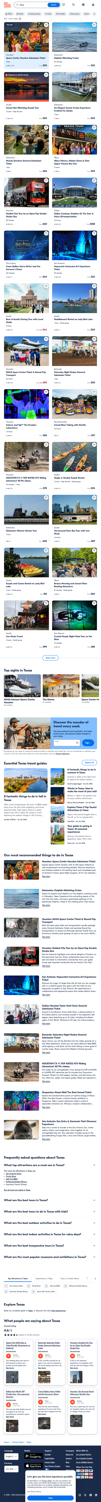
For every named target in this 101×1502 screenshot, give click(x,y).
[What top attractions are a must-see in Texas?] (94, 1165)
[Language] (83, 5)
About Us (69, 1455)
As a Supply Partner (83, 1455)
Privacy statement (62, 754)
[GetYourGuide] (7, 4)
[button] (26, 45)
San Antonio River (13, 1174)
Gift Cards (70, 1470)
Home (6, 1442)
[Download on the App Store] (33, 1466)
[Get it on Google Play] (33, 1456)
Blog (67, 1462)
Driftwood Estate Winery (16, 1182)
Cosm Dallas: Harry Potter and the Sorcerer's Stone (49, 1392)
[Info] (20, 19)
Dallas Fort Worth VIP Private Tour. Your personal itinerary (17, 1394)
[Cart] (73, 5)
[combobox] (31, 5)
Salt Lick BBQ (11, 1179)
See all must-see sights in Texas (17, 1190)
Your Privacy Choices (52, 1466)
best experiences (58, 1311)
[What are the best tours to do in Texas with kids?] (94, 1211)
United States (18, 1442)
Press (68, 1466)
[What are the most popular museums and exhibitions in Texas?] (94, 1257)
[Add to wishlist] (46, 25)
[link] (26, 45)
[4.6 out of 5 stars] (11, 1334)
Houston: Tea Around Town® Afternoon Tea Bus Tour (82, 1392)
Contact (48, 1455)
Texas (30, 1311)
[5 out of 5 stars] (18, 1352)
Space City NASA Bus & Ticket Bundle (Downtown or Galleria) (18, 1345)
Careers (69, 1458)
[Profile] (93, 5)
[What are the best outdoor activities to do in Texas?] (94, 1223)
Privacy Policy (50, 1462)
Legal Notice (49, 1458)
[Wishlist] (63, 5)
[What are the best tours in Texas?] (94, 1200)
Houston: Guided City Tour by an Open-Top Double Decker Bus (81, 1345)
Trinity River (11, 1176)
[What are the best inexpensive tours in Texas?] (94, 1245)
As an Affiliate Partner (84, 1462)
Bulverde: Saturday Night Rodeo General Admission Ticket (49, 1345)
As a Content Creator (84, 1458)
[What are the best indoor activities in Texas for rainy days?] (94, 1234)
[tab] (18, 1278)
